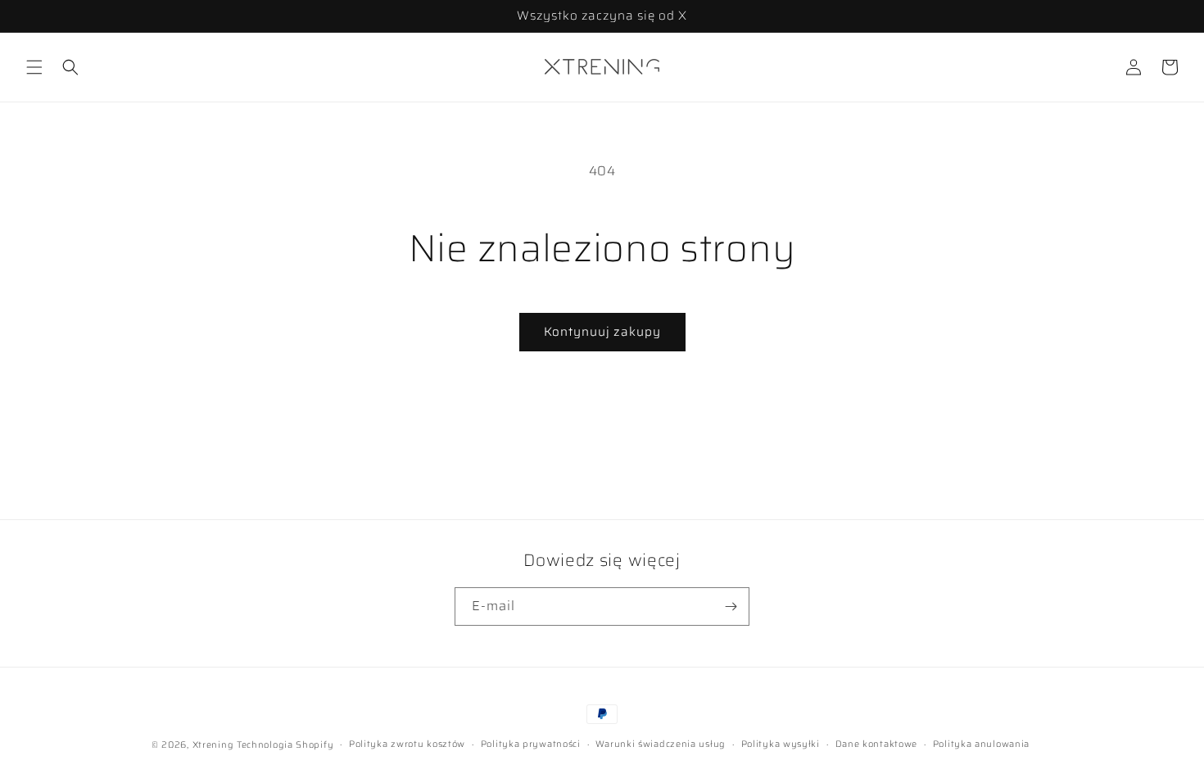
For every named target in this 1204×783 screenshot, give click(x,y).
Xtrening (213, 745)
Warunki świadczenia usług (660, 744)
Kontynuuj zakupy (602, 332)
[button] (34, 67)
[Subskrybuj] (731, 606)
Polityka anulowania (981, 744)
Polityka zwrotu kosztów (407, 744)
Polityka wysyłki (780, 744)
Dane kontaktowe (876, 744)
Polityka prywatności (531, 744)
